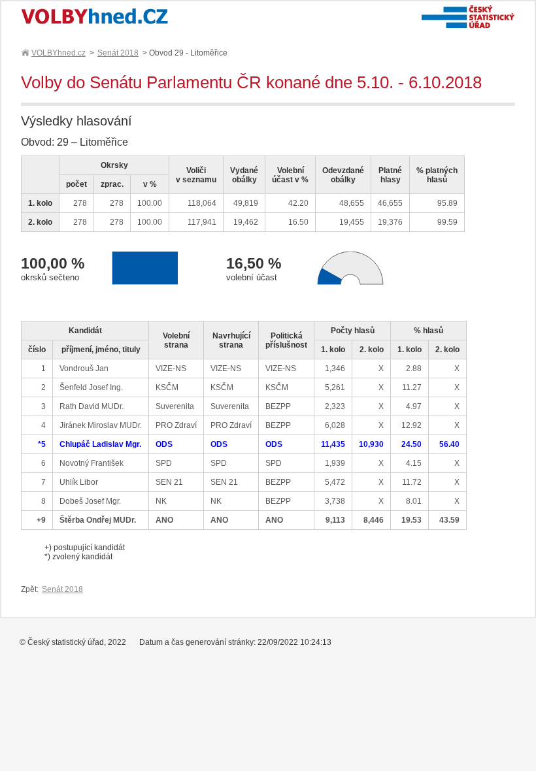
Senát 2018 (118, 52)
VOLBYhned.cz (58, 52)
